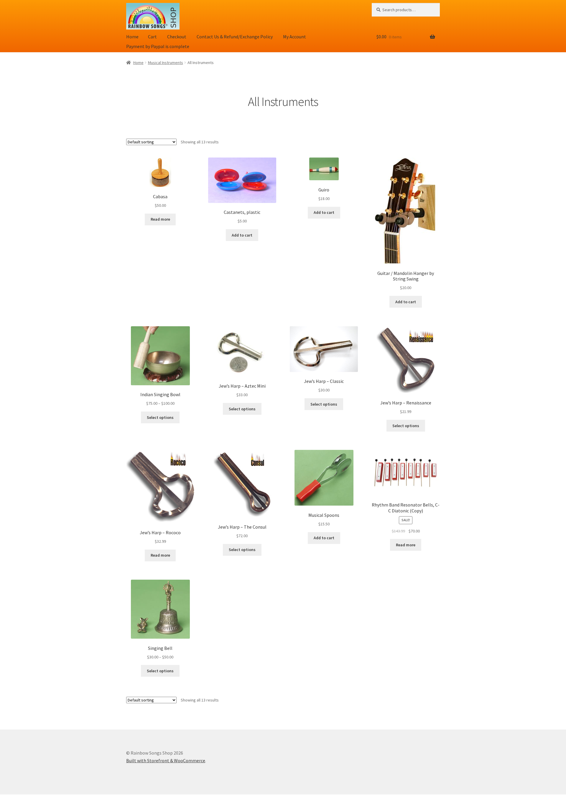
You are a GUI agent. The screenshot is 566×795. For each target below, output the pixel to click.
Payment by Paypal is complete (157, 46)
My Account (294, 37)
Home (132, 37)
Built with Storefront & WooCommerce (165, 760)
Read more (160, 219)
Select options (160, 417)
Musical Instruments (165, 62)
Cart (152, 37)
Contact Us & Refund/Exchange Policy (235, 37)
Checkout (176, 37)
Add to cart (242, 235)
